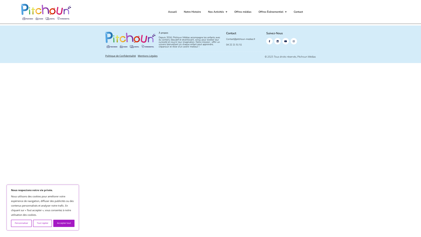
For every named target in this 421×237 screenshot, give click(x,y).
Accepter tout (64, 223)
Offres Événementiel (271, 11)
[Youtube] (285, 41)
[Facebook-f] (269, 41)
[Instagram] (294, 41)
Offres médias (242, 11)
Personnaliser (21, 223)
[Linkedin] (277, 41)
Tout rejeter (42, 223)
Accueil (172, 11)
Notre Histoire (192, 11)
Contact (298, 11)
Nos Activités (216, 11)
